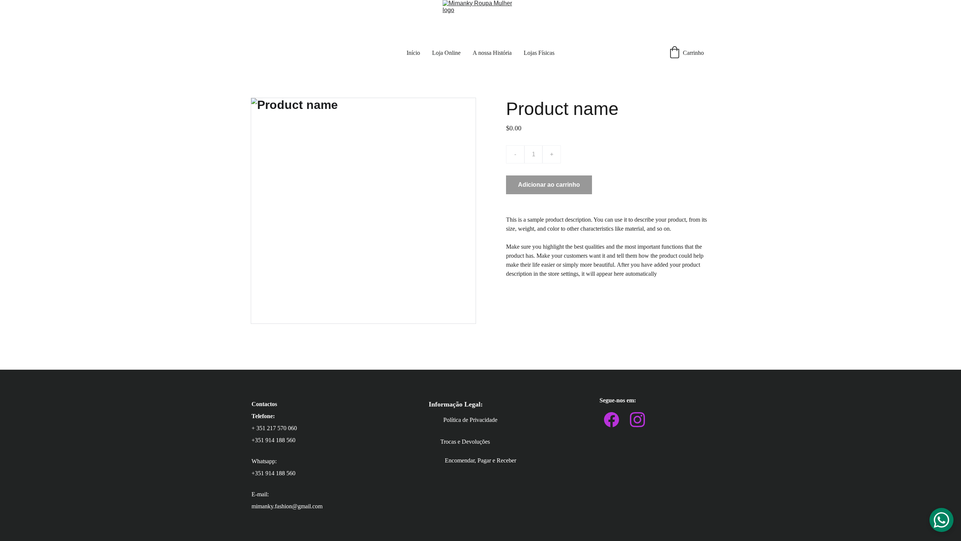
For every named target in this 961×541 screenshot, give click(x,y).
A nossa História (492, 53)
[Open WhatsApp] (941, 520)
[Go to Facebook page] (611, 419)
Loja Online (446, 53)
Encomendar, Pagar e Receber (480, 460)
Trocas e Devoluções (465, 441)
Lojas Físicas (539, 53)
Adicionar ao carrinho (549, 184)
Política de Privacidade (470, 420)
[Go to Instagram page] (637, 419)
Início (413, 53)
